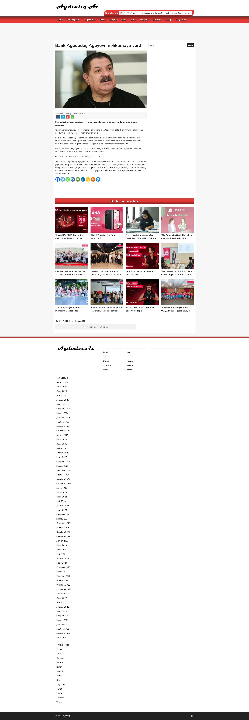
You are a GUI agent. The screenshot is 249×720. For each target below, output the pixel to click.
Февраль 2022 (63, 615)
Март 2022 (61, 611)
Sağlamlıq (60, 684)
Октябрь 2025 (63, 426)
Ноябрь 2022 (62, 580)
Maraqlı (59, 675)
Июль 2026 (61, 386)
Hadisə (59, 662)
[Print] (93, 179)
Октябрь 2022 (63, 585)
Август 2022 (62, 593)
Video (59, 693)
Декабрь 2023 (63, 523)
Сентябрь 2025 (63, 430)
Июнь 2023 (61, 549)
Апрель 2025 (62, 453)
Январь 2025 (62, 466)
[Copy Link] (88, 179)
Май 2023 (61, 554)
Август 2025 (62, 435)
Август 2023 (62, 541)
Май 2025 (61, 448)
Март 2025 (61, 457)
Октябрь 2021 (63, 633)
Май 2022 (61, 602)
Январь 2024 (62, 519)
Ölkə (58, 680)
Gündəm (60, 658)
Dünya (59, 649)
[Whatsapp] (67, 179)
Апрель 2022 (62, 607)
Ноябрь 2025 (62, 422)
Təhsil (59, 689)
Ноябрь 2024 (62, 475)
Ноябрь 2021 (62, 629)
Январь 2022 (62, 620)
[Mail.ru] (73, 179)
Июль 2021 (61, 637)
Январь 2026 (62, 413)
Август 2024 (62, 488)
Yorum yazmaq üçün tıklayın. (95, 327)
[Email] (78, 179)
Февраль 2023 (63, 567)
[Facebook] (57, 179)
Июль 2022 (61, 598)
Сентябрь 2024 (63, 483)
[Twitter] (62, 179)
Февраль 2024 (63, 514)
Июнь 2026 (61, 391)
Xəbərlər (60, 697)
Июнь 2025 (61, 444)
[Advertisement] (124, 32)
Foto (58, 653)
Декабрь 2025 (63, 417)
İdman (59, 667)
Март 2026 (61, 404)
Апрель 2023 (62, 558)
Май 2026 (61, 395)
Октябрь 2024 (63, 479)
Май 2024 (61, 501)
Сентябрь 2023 (63, 536)
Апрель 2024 (62, 505)
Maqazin (60, 671)
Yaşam (59, 702)
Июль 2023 (61, 545)
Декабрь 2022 (63, 576)
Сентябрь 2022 (63, 589)
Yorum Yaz (82, 114)
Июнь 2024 (61, 497)
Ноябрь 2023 (62, 527)
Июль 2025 (61, 439)
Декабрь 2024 (63, 470)
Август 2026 (62, 382)
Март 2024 (61, 510)
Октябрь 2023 (63, 532)
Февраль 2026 (63, 408)
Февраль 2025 (63, 461)
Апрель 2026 (62, 400)
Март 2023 (61, 563)
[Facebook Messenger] (98, 179)
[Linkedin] (83, 179)
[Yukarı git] (244, 715)
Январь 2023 (62, 571)
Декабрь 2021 (63, 624)
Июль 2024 (61, 492)
